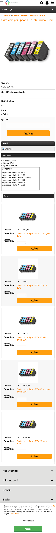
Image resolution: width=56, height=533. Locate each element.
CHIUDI (54, 505)
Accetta (28, 529)
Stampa (9, 149)
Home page (7, 9)
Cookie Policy (14, 514)
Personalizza (28, 520)
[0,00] (53, 2)
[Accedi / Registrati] (47, 2)
